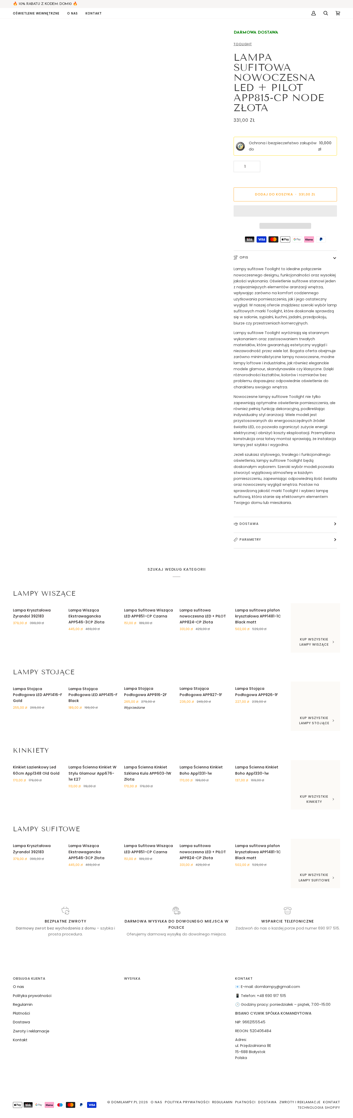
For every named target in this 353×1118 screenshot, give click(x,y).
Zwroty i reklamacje (31, 1031)
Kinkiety (31, 750)
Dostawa (249, 524)
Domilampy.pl (124, 1102)
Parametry (250, 539)
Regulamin (23, 1004)
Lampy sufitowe (46, 829)
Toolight (243, 44)
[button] (38, 13)
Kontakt (20, 1040)
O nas (18, 986)
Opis (244, 257)
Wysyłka (132, 978)
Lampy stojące (44, 672)
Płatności (21, 1013)
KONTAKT (244, 978)
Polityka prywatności (32, 995)
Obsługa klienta (29, 978)
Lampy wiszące (44, 594)
